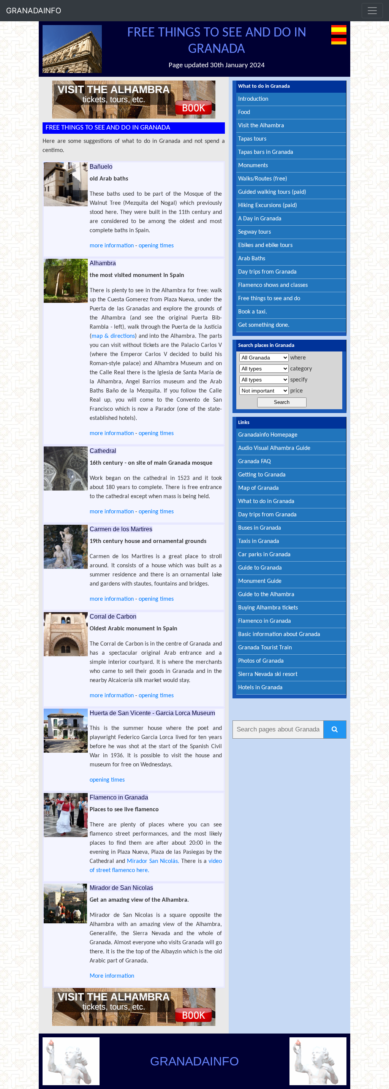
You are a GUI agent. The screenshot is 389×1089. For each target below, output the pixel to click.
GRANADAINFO (33, 10)
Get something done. (263, 325)
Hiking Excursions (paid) (267, 206)
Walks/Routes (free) (262, 179)
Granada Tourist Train (265, 648)
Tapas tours (252, 139)
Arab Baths (251, 259)
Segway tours (254, 232)
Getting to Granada (262, 475)
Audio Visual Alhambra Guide (274, 448)
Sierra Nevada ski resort (267, 674)
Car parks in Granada (264, 555)
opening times (156, 246)
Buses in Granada (259, 528)
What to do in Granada (266, 502)
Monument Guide (259, 581)
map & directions (113, 336)
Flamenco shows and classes (273, 285)
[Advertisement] (289, 856)
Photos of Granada (261, 661)
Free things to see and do (269, 299)
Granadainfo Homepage (267, 435)
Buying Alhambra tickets (268, 608)
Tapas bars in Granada (265, 152)
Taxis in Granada (258, 541)
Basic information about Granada (279, 635)
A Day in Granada (259, 219)
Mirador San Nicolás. (153, 861)
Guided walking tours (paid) (272, 192)
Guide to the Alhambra (266, 595)
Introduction (253, 99)
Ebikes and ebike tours (265, 245)
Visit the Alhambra (261, 126)
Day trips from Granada (267, 272)
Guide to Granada (260, 568)
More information (112, 976)
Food (244, 112)
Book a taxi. (252, 312)
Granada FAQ (254, 462)
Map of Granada (258, 488)
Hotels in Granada (260, 688)
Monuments (253, 166)
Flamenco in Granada (264, 621)
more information (112, 246)
